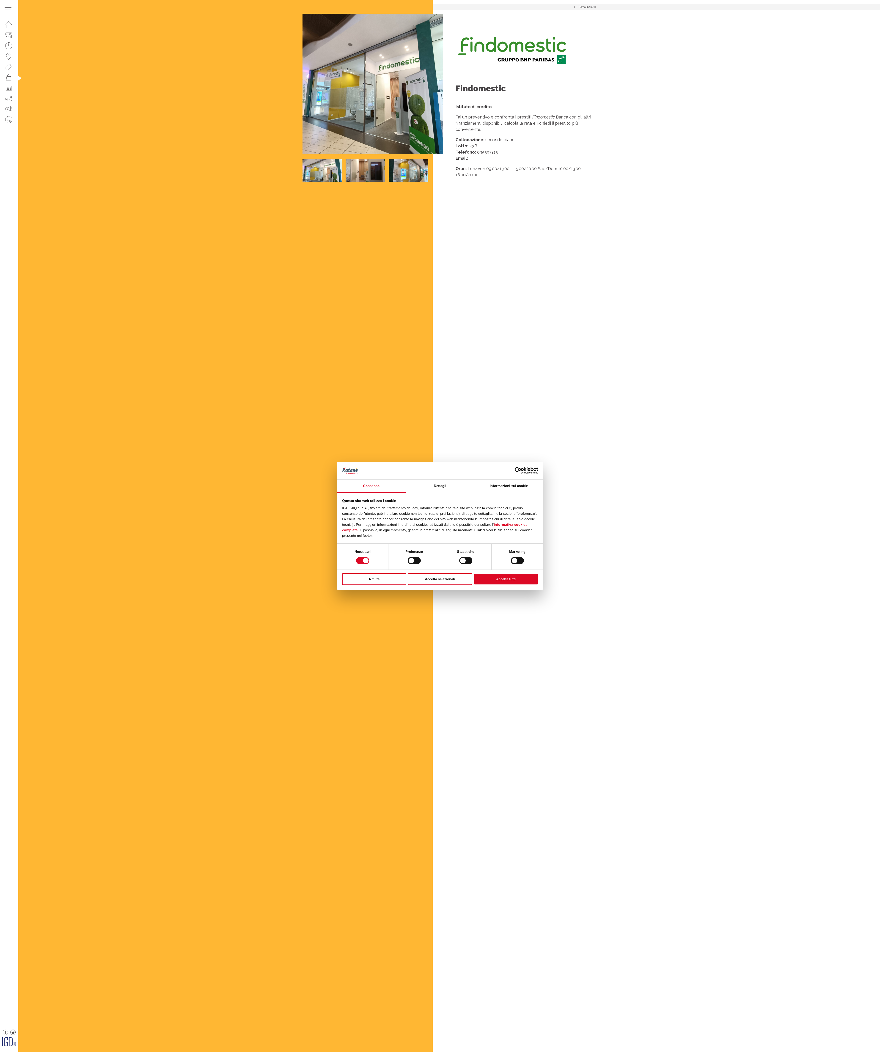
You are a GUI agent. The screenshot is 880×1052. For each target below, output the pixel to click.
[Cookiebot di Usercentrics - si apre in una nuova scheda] (518, 470)
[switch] (414, 560)
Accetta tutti (506, 579)
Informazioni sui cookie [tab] (509, 486)
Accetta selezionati (440, 579)
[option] (372, 84)
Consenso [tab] (371, 486)
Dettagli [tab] (440, 486)
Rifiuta (374, 579)
